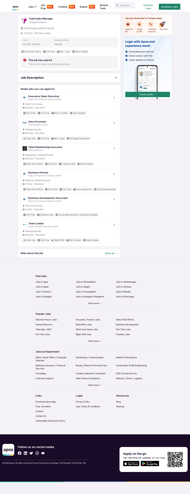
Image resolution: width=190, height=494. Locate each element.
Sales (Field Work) (125, 319)
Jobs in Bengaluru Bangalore (90, 296)
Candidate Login (169, 7)
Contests (66, 7)
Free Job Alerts (43, 406)
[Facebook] (19, 453)
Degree (87, 7)
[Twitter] (31, 453)
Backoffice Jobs (84, 324)
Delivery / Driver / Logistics (129, 378)
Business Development (127, 324)
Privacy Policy (83, 401)
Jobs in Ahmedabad (85, 282)
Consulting (41, 373)
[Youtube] (42, 453)
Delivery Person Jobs (46, 319)
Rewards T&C (69, 463)
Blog (118, 401)
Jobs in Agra (42, 282)
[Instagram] (37, 453)
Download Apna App (46, 401)
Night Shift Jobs (83, 334)
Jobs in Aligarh (83, 286)
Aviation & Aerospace (126, 357)
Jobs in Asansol (43, 291)
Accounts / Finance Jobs (88, 319)
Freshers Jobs (123, 334)
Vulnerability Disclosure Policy (50, 420)
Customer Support (44, 378)
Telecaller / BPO (44, 329)
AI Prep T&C (81, 463)
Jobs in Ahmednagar (126, 282)
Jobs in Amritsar (123, 286)
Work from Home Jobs (87, 329)
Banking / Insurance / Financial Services (50, 367)
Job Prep (46, 7)
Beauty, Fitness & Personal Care (91, 365)
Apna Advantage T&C (53, 463)
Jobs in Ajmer (42, 286)
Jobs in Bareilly (123, 291)
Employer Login (148, 7)
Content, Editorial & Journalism (90, 373)
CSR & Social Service (126, 373)
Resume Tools (104, 7)
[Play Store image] (151, 463)
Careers (39, 411)
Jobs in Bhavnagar (125, 296)
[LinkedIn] (25, 453)
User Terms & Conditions (88, 406)
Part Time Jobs (123, 329)
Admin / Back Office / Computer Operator (51, 359)
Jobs (31, 7)
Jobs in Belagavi (44, 296)
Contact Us (41, 416)
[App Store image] (131, 463)
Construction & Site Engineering (131, 365)
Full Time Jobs (43, 334)
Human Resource (44, 324)
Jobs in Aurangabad (86, 291)
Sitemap (120, 406)
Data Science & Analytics (88, 378)
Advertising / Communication (90, 357)
